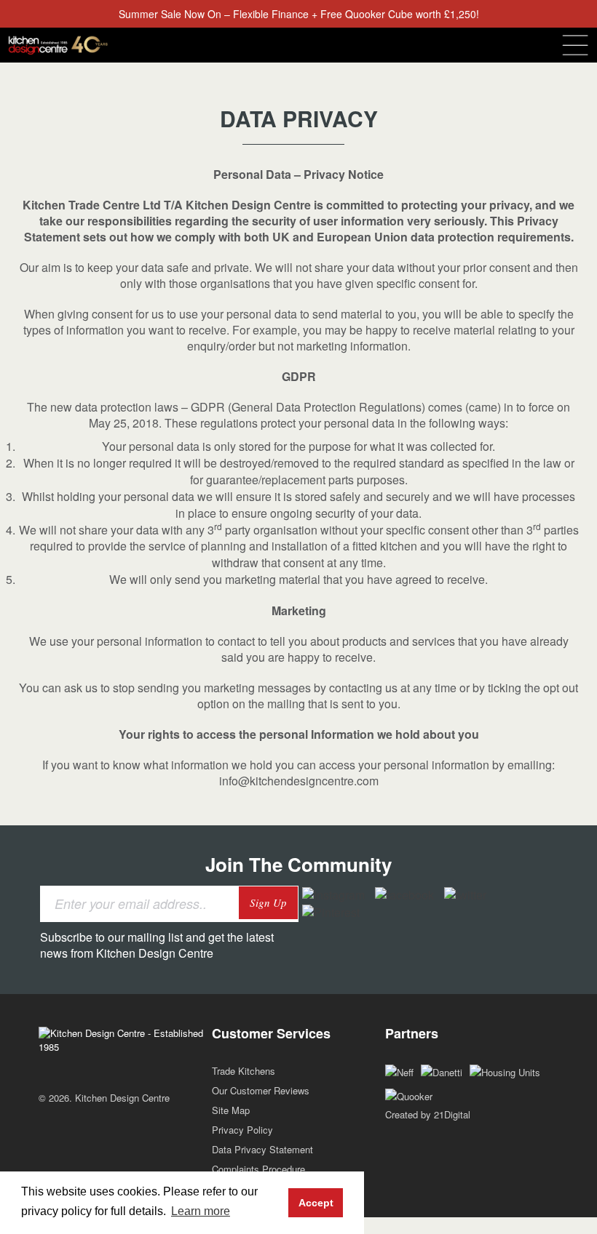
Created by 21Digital (427, 1114)
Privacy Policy (242, 1130)
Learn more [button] (200, 1211)
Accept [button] (315, 1203)
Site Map (231, 1110)
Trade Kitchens (243, 1071)
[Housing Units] (505, 1071)
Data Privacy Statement (262, 1149)
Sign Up (268, 902)
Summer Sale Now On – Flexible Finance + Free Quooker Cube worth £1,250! (299, 14)
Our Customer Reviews (260, 1090)
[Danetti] (441, 1071)
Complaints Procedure (258, 1169)
